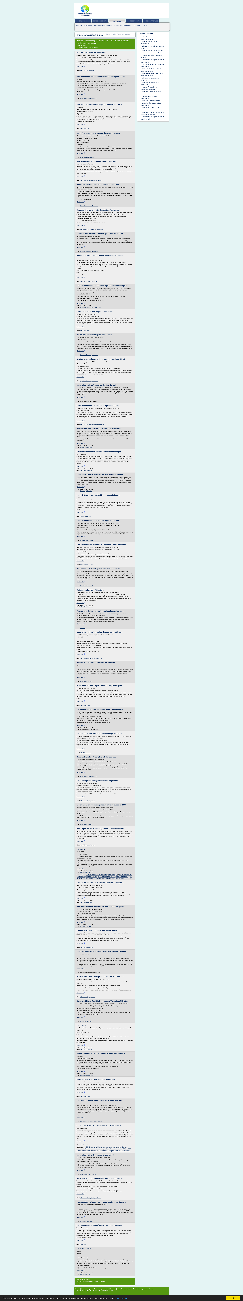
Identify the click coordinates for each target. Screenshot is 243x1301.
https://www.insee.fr (86, 681)
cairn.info (83, 1244)
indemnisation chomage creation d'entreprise (152, 65)
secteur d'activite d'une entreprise (118, 878)
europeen (83, 21)
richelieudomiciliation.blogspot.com (90, 307)
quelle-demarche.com (86, 1075)
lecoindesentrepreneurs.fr (88, 1174)
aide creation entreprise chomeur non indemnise (152, 118)
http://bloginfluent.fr (86, 447)
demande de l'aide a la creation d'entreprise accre (152, 74)
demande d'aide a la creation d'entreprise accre (151, 70)
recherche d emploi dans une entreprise (114, 1151)
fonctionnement (99, 21)
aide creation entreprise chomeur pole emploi (152, 61)
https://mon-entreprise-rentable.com (91, 180)
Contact (145, 25)
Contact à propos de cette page (143, 1289)
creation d (117, 21)
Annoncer (136, 25)
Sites (96, 25)
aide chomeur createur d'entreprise (149, 43)
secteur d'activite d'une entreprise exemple (102, 875)
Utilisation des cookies (124, 1289)
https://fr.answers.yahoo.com (89, 206)
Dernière (102, 1281)
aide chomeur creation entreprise (153, 50)
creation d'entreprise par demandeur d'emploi (149, 88)
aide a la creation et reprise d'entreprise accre (150, 38)
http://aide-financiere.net (87, 845)
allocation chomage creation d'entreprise (151, 104)
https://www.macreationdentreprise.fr (91, 1121)
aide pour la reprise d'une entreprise (150, 84)
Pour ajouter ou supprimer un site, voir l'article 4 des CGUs (94, 1290)
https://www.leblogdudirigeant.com (90, 1198)
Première (82, 1281)
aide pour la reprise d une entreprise (150, 79)
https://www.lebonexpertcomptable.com (92, 424)
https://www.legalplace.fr (87, 800)
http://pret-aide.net (85, 1021)
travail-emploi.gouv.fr (86, 540)
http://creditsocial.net (86, 586)
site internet (134, 21)
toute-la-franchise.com (87, 157)
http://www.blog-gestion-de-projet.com (91, 229)
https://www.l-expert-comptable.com (91, 658)
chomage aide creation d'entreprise (149, 97)
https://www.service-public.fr (88, 98)
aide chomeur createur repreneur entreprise (152, 47)
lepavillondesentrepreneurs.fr (89, 355)
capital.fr (82, 628)
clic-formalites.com (85, 516)
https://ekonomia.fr (85, 128)
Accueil (79, 25)
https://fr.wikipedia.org (86, 607)
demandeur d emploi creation (151, 101)
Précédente (90, 1281)
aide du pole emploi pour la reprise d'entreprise (101, 1147)
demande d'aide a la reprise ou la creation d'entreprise (152, 113)
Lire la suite (80, 66)
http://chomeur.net (85, 753)
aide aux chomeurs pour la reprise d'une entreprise (106, 1149)
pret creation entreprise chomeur (152, 53)
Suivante (96, 1281)
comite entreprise (151, 21)
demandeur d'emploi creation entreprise (151, 93)
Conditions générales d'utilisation (105, 1289)
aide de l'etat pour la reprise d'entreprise (113, 877)
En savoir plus (122, 1298)
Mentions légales (87, 1289)
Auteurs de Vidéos (105, 25)
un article (127, 25)
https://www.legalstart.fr (87, 70)
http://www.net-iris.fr (86, 1221)
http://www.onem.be (86, 872)
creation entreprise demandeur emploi (151, 56)
